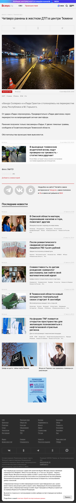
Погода (40, 433)
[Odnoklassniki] (23, 450)
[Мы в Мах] (61, 6)
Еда (57, 433)
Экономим (59, 420)
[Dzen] (52, 450)
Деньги (40, 425)
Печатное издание (44, 442)
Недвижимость (43, 422)
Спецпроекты (24, 442)
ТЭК (21, 433)
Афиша (40, 428)
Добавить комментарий (11, 178)
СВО (20, 6)
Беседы (40, 420)
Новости (10, 14)
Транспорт (5, 422)
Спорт (4, 428)
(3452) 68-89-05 (45, 462)
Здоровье (59, 430)
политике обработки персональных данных (31, 498)
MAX (61, 193)
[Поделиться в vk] (14, 28)
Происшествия (31, 6)
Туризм (22, 430)
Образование (24, 428)
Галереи (22, 439)
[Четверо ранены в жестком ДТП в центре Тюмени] (38, 62)
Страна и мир (42, 430)
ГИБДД (58, 442)
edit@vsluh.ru (44, 464)
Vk (40, 193)
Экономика (59, 428)
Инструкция (5, 433)
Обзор (58, 422)
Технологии (5, 430)
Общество (23, 422)
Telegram (53, 190)
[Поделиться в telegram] (62, 28)
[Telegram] (38, 450)
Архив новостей (7, 442)
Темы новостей (61, 439)
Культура (23, 425)
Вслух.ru (7, 6)
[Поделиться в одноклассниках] (38, 28)
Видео (4, 439)
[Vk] (9, 450)
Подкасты (59, 425)
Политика (5, 425)
